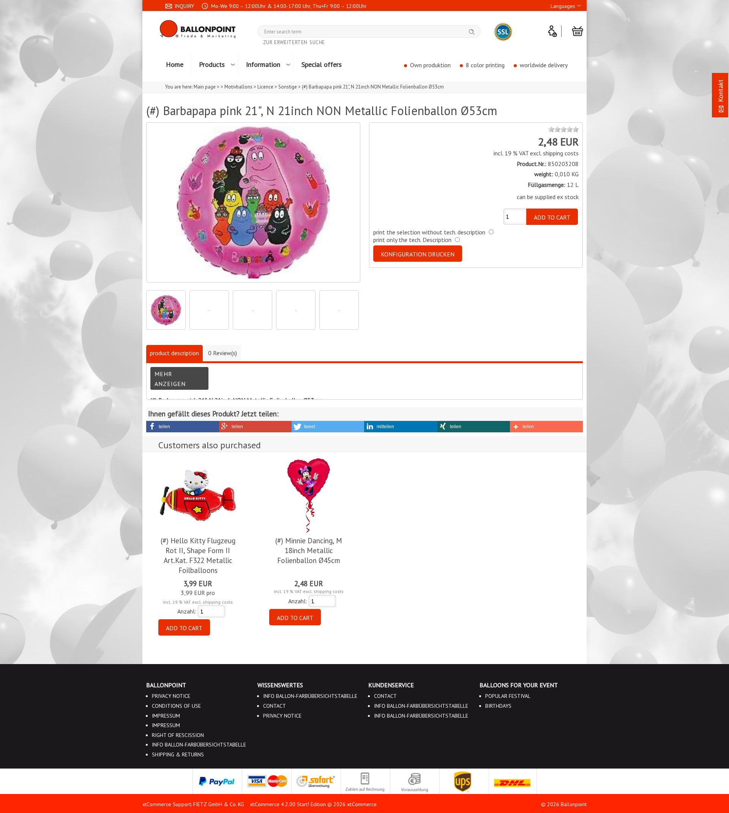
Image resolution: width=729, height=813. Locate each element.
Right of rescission (178, 735)
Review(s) (222, 353)
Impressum (166, 715)
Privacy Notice (171, 696)
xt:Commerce (362, 804)
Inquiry (183, 6)
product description (174, 353)
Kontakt (720, 91)
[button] (182, 426)
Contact (313, 78)
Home (174, 64)
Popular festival (507, 696)
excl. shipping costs (554, 153)
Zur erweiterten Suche (294, 42)
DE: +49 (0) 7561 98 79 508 (206, 18)
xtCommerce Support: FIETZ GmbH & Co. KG (193, 804)
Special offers (321, 64)
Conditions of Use (176, 705)
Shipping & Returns (178, 754)
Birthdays (498, 705)
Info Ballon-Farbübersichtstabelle (199, 744)
